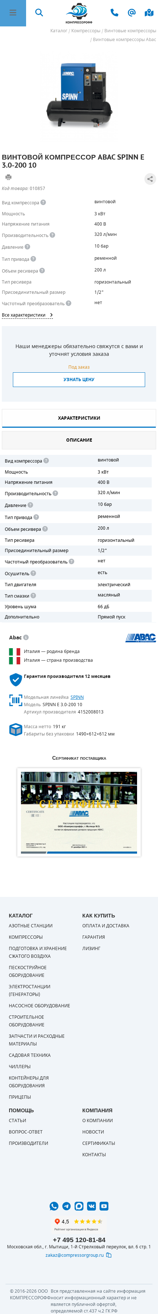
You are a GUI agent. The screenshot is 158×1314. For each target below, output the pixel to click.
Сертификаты (98, 1143)
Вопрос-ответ (26, 1132)
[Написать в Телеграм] (66, 1206)
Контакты (94, 1154)
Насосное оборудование (39, 1006)
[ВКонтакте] (91, 1206)
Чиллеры (19, 1066)
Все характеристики (24, 315)
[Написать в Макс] (79, 1206)
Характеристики (79, 418)
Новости (93, 1132)
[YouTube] (104, 1206)
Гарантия (93, 937)
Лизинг (91, 948)
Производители (28, 1143)
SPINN (77, 697)
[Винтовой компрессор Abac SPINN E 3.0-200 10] (79, 96)
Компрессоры (26, 937)
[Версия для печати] (8, 177)
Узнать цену (79, 379)
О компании (97, 1120)
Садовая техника (30, 1055)
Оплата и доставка (105, 926)
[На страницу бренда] (141, 638)
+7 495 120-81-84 (79, 1240)
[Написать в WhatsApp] (54, 1206)
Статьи (17, 1120)
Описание (79, 440)
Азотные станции (31, 926)
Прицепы (20, 1097)
